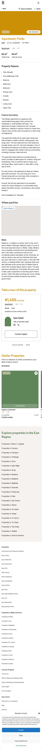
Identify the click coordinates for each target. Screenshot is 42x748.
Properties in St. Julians (8, 642)
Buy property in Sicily (8, 606)
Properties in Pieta (8, 496)
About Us (4, 709)
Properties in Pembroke (10, 492)
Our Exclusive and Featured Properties (13, 551)
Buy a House (5, 555)
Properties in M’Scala (8, 659)
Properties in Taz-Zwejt (10, 527)
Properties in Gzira (8, 461)
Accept (21, 730)
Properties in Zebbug (8, 646)
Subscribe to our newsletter (10, 701)
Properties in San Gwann (11, 501)
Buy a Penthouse (6, 559)
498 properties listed (21, 322)
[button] (39, 713)
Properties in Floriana (10, 448)
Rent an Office (6, 585)
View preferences (21, 741)
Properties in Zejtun (7, 663)
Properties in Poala (7, 655)
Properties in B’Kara (7, 617)
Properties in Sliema (9, 505)
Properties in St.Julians (10, 509)
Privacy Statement (21, 745)
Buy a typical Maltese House (10, 594)
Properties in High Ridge (10, 466)
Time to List (5, 674)
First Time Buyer (6, 691)
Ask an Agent (5, 686)
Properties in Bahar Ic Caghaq (13, 444)
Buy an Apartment (7, 564)
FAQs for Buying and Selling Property (12, 678)
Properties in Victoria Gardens (13, 535)
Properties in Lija (6, 621)
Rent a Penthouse (7, 576)
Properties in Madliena (10, 479)
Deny (21, 735)
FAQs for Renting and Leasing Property (13, 682)
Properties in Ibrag (8, 470)
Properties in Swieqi (9, 514)
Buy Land (4, 598)
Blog (3, 705)
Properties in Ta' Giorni (10, 518)
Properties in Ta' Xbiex (10, 522)
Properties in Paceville (10, 487)
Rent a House (5, 572)
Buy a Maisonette (7, 602)
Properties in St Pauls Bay (9, 629)
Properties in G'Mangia (10, 457)
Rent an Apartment (7, 581)
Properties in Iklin (7, 651)
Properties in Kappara (10, 474)
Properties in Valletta (9, 531)
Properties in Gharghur (10, 453)
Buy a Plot (4, 568)
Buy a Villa (4, 589)
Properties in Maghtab (10, 483)
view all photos (33, 32)
